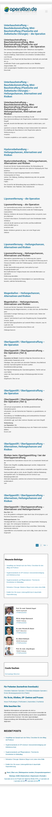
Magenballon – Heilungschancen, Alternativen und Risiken (22, 294)
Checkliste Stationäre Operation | (14, 691)
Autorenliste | (32, 702)
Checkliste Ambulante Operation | (36, 691)
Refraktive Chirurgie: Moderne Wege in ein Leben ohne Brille (26, 587)
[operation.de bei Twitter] (39, 781)
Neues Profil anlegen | (11, 702)
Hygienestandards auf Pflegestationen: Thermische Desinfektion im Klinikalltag (22, 753)
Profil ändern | (23, 702)
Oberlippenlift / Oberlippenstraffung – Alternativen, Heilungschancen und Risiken (24, 446)
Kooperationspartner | (43, 772)
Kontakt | (43, 776)
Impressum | (35, 776)
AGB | (18, 776)
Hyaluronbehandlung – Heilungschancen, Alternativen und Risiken (23, 152)
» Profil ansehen (21, 612)
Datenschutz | (25, 776)
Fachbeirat (40, 702)
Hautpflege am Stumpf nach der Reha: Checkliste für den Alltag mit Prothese (26, 739)
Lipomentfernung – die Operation (22, 198)
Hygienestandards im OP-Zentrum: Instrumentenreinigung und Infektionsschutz (26, 746)
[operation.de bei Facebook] (26, 781)
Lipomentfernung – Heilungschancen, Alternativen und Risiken (24, 246)
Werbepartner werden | (27, 772)
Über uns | (15, 772)
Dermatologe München (12, 674)
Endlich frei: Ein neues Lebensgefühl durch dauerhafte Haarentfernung (23, 765)
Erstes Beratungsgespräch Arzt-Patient (16, 693)
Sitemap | (12, 776)
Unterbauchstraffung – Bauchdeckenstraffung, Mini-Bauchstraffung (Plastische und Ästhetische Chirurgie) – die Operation (24, 29)
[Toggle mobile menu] (46, 11)
